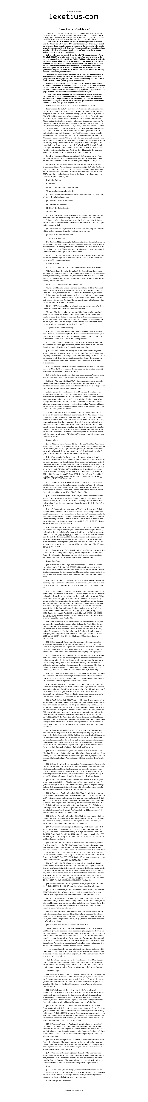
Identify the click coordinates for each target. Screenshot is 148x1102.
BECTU (74, 492)
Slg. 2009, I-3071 (49, 615)
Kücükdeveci (51, 839)
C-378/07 (88, 613)
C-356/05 (63, 880)
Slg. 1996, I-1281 (69, 837)
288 (62, 598)
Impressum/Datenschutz (74, 1090)
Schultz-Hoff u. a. (55, 524)
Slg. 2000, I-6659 (75, 859)
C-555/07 (46, 618)
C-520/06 (46, 476)
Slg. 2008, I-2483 (67, 636)
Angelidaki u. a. (94, 636)
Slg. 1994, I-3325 (74, 834)
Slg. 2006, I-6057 (55, 670)
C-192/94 (58, 837)
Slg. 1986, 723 (75, 855)
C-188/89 (55, 857)
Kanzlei (70, 11)
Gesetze (78, 11)
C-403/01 (88, 611)
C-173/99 (96, 472)
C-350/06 (96, 474)
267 (47, 111)
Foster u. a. (47, 878)
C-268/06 (57, 636)
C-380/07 (98, 613)
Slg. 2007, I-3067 (74, 880)
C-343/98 (64, 859)
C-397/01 (78, 611)
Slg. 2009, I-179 (57, 476)
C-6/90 (82, 90)
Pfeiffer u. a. (53, 776)
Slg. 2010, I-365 (57, 618)
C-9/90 (91, 90)
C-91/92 (64, 834)
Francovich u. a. (97, 965)
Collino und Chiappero (74, 878)
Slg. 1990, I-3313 (66, 857)
